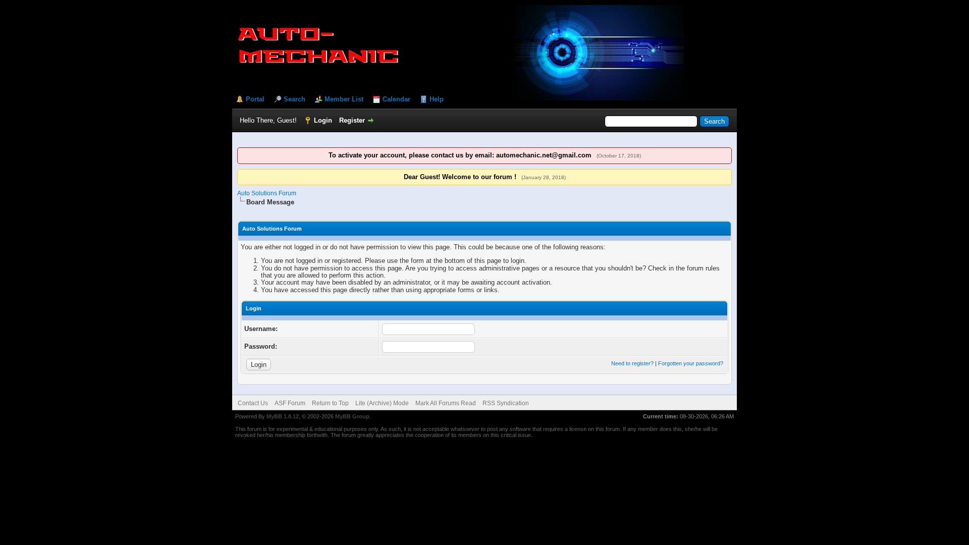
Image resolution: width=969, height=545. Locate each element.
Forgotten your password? (690, 363)
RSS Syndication (505, 403)
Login (323, 120)
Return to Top (330, 403)
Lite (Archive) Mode (382, 403)
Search (294, 99)
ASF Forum (290, 403)
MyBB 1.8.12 (282, 416)
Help (436, 99)
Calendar (396, 99)
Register (352, 120)
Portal (255, 99)
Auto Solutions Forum (266, 193)
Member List (344, 99)
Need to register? (632, 363)
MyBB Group (352, 416)
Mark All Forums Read (445, 403)
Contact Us (253, 403)
